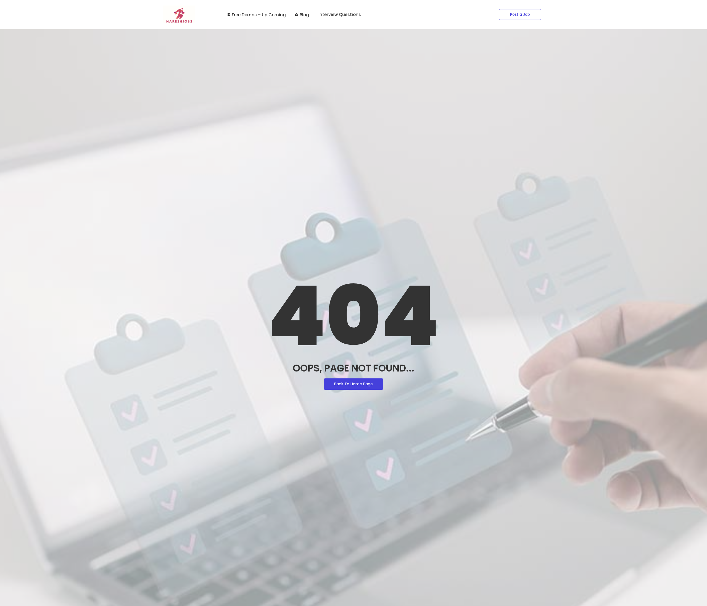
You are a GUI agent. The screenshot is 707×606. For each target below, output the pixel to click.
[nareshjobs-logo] (179, 14)
